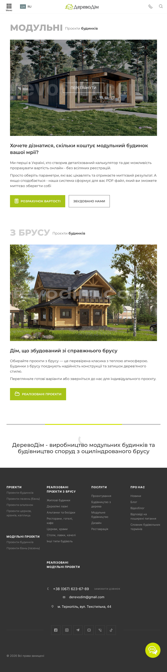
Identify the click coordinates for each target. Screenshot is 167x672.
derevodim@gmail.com (86, 597)
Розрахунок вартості (41, 201)
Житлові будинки (58, 500)
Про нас (137, 487)
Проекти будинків (20, 492)
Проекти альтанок (20, 505)
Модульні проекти (23, 536)
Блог (133, 502)
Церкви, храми (57, 529)
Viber (100, 630)
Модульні (36, 27)
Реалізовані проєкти (42, 394)
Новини (135, 496)
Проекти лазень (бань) (23, 498)
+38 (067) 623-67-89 (71, 589)
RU (30, 6)
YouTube (89, 630)
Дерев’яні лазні (57, 506)
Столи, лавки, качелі (61, 535)
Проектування (101, 496)
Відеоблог (137, 508)
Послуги (99, 487)
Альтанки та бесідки (61, 512)
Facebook (55, 630)
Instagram (67, 630)
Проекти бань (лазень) (23, 548)
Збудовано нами (89, 201)
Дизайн (96, 523)
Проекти (14, 487)
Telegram (78, 630)
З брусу (30, 232)
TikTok (111, 630)
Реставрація (99, 529)
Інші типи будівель (60, 541)
